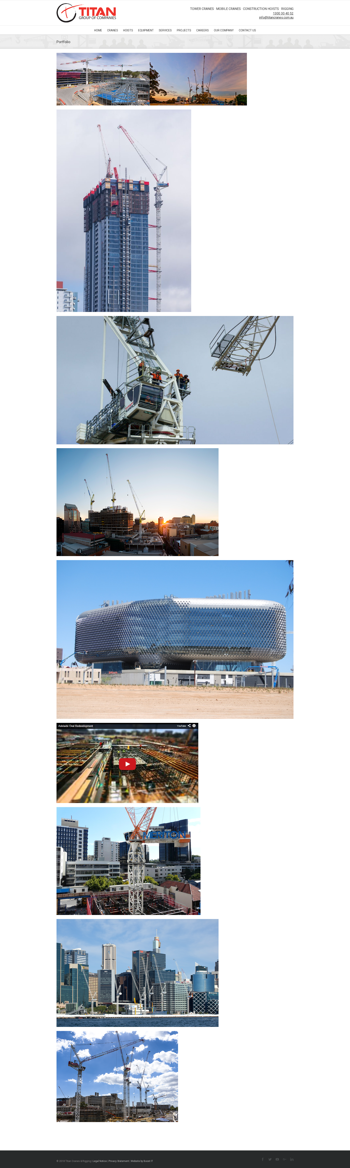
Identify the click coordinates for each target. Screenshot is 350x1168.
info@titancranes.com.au (276, 17)
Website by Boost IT (142, 1161)
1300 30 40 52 (283, 13)
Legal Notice (100, 1161)
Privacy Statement (119, 1161)
